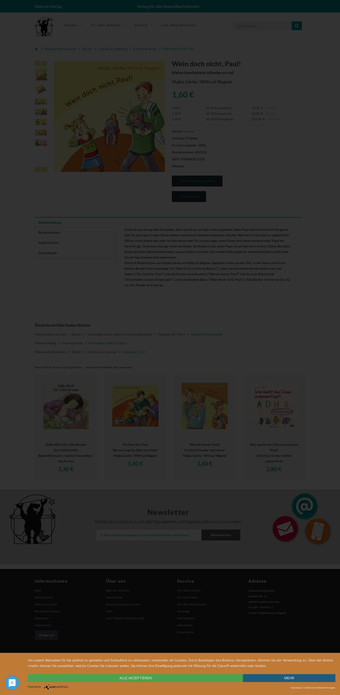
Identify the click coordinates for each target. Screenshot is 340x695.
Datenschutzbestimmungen (320, 687)
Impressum (297, 687)
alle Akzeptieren (135, 678)
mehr (289, 678)
